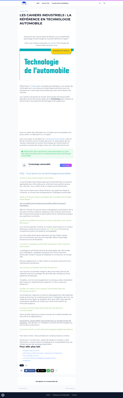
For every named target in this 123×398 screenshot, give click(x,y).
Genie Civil (45, 3)
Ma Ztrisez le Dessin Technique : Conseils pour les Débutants (43, 353)
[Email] (52, 370)
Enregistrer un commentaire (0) (47, 381)
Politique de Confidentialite (61, 395)
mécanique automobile (54, 139)
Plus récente (23, 388)
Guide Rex (27, 360)
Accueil (22, 11)
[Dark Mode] (100, 3)
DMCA (48, 395)
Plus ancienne (69, 388)
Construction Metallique (60, 3)
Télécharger (66, 165)
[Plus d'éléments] (56, 370)
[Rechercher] (103, 3)
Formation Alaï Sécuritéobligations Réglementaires (40, 358)
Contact (74, 395)
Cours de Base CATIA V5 (31, 355)
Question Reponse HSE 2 (32, 350)
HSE (38, 3)
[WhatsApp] (48, 370)
